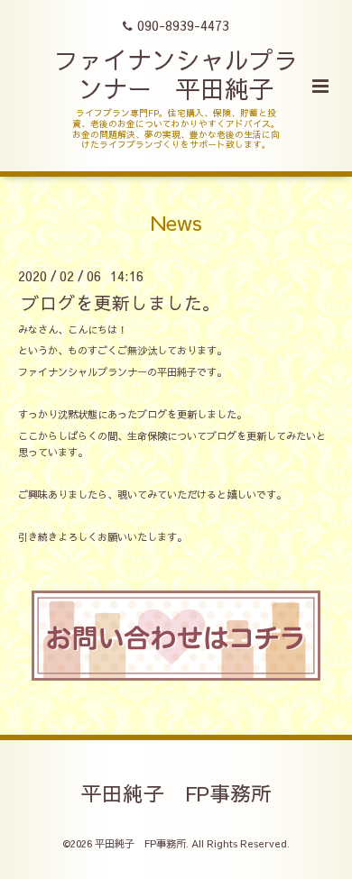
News (176, 222)
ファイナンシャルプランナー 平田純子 (176, 73)
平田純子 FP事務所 (176, 792)
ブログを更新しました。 (121, 301)
